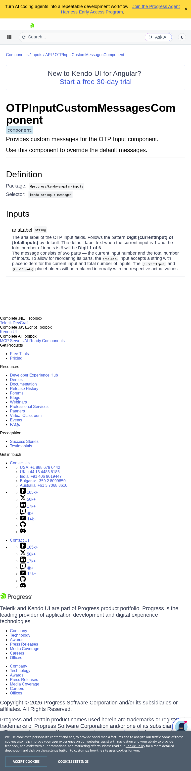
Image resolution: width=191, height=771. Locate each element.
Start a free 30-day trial (96, 82)
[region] (95, 751)
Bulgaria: (43, 481)
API (48, 55)
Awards (16, 640)
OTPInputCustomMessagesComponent (89, 55)
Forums (16, 393)
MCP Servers (12, 341)
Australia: (43, 485)
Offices (16, 658)
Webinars (18, 402)
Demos (16, 380)
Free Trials (19, 354)
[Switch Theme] (182, 37)
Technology (20, 635)
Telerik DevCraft (14, 323)
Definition (24, 174)
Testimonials (21, 446)
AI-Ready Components (44, 341)
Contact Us (20, 463)
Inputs (37, 55)
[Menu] (9, 37)
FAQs (15, 424)
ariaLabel (22, 230)
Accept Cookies (26, 761)
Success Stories (24, 441)
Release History (24, 388)
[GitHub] (23, 526)
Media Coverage (24, 649)
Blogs (15, 397)
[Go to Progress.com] (16, 599)
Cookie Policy (135, 746)
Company (18, 631)
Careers (17, 653)
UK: (40, 472)
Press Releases (24, 644)
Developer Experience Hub (34, 375)
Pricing (16, 358)
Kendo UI (8, 332)
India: (41, 476)
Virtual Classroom (26, 415)
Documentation (23, 384)
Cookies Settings (73, 761)
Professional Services (29, 406)
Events (16, 420)
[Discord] (23, 532)
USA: (40, 467)
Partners (17, 411)
